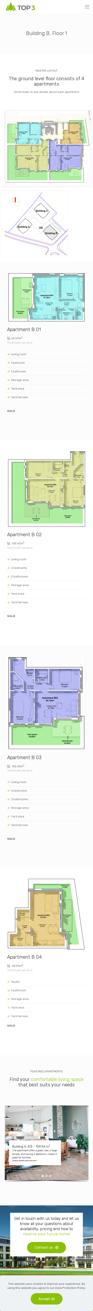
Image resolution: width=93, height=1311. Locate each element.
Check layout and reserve (23, 1161)
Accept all (46, 1299)
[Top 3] (20, 6)
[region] (46, 1144)
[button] (9, 1142)
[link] (48, 148)
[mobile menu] (87, 7)
